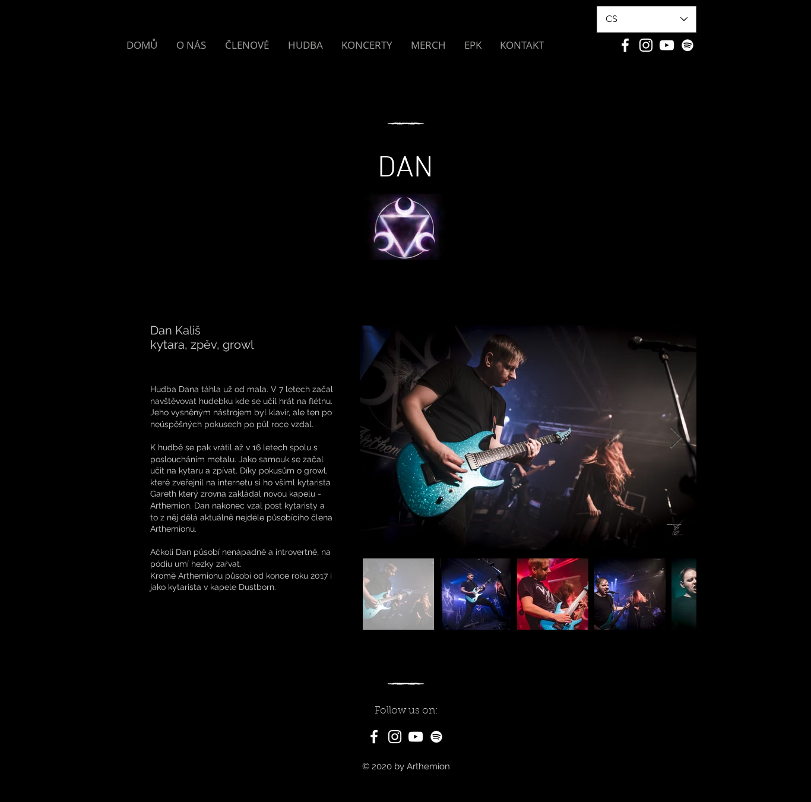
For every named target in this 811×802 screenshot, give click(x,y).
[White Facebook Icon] (625, 45)
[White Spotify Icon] (687, 45)
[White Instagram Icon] (646, 45)
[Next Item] (676, 438)
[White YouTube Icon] (667, 45)
